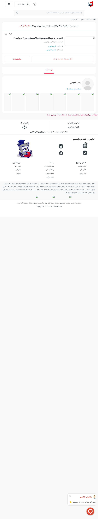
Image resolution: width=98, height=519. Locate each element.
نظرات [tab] (47, 70)
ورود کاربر (21, 4)
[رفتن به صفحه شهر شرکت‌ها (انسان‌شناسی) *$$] (73, 102)
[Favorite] (6, 34)
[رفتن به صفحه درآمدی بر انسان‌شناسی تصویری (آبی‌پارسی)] (46, 102)
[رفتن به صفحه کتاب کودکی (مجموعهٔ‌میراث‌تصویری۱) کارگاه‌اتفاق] (87, 102)
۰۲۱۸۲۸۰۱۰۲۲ (73, 127)
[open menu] (9, 4)
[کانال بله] (85, 153)
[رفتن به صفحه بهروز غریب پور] (18, 102)
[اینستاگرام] (61, 146)
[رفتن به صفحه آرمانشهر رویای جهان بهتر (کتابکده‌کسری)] (32, 102)
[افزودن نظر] (10, 33)
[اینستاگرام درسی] (85, 145)
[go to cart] (34, 4)
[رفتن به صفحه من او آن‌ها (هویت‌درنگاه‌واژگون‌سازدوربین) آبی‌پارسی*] (59, 102)
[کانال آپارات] (61, 153)
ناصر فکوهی (25, 25)
